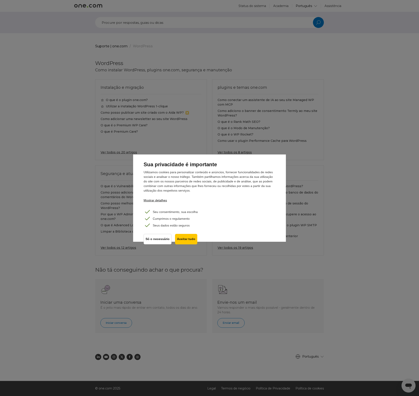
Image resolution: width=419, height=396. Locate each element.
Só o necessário (158, 239)
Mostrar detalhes (155, 200)
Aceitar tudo (186, 239)
